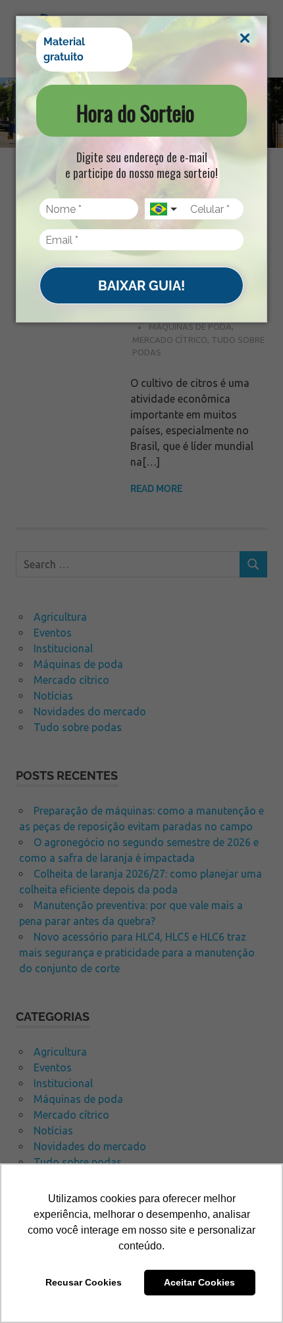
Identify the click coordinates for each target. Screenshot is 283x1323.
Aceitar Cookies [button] (199, 1282)
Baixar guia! (141, 286)
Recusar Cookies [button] (83, 1282)
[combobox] (164, 208)
